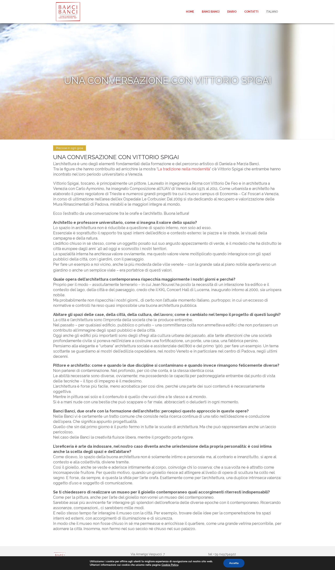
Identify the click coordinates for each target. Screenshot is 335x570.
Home (190, 11)
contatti (251, 11)
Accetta (234, 563)
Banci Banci (210, 11)
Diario (232, 11)
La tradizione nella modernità (184, 169)
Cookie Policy (169, 565)
